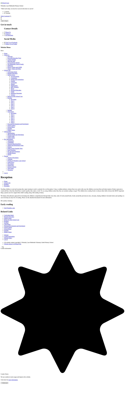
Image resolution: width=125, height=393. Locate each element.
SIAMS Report (11, 153)
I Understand (4, 383)
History (13, 84)
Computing (14, 78)
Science (13, 95)
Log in (6, 173)
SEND (9, 154)
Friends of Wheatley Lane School (16, 160)
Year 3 (12, 104)
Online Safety (11, 137)
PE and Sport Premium (13, 151)
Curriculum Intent (12, 72)
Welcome (9, 56)
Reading (9, 98)
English (13, 81)
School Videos (11, 125)
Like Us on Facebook (11, 42)
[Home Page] (5, 3)
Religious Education (16, 93)
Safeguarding (7, 131)
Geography (14, 82)
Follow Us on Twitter (11, 44)
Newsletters (10, 164)
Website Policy (8, 238)
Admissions (10, 141)
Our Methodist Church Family (15, 64)
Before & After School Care (15, 96)
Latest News (10, 162)
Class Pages (10, 111)
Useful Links (10, 136)
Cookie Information (9, 236)
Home (5, 53)
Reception (13, 99)
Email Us (7, 33)
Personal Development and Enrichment (17, 124)
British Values (11, 130)
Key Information (8, 139)
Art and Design (15, 76)
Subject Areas (11, 75)
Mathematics (14, 85)
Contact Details (11, 59)
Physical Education (16, 90)
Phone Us (8, 32)
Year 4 (12, 105)
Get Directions (9, 35)
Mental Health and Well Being (15, 134)
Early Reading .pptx (9, 208)
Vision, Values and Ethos (14, 69)
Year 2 (12, 102)
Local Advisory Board (13, 62)
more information (13, 380)
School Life (7, 70)
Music (12, 88)
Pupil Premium (11, 150)
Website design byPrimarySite (12, 244)
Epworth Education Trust (14, 58)
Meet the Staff (11, 61)
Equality (9, 128)
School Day (10, 165)
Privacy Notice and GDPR (14, 67)
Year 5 (12, 107)
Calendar (9, 159)
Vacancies (10, 170)
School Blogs (11, 127)
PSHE (12, 92)
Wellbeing (10, 65)
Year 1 (12, 101)
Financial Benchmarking (14, 144)
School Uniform (11, 167)
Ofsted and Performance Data (15, 145)
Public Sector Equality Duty (15, 148)
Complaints (10, 142)
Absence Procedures (12, 157)
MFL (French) (15, 87)
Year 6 (12, 108)
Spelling (9, 110)
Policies (9, 147)
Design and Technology (17, 79)
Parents (6, 156)
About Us (6, 55)
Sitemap (6, 235)
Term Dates (10, 168)
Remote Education (12, 73)
